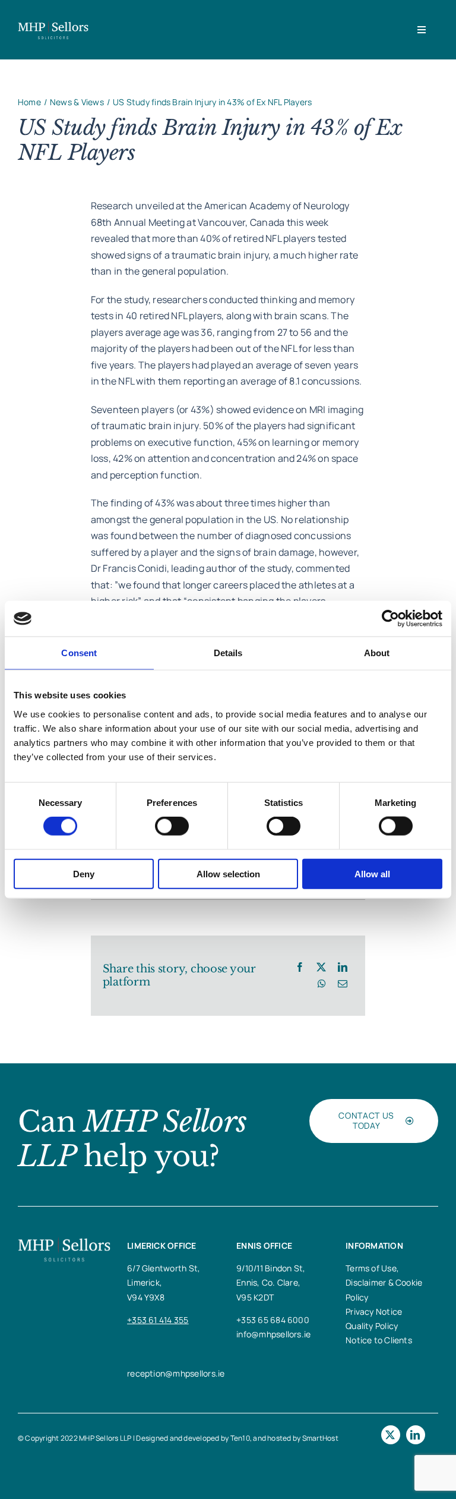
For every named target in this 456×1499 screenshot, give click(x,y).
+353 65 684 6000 (272, 1319)
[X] (321, 967)
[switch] (172, 826)
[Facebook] (300, 967)
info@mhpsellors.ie (273, 1334)
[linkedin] (415, 1434)
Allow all (372, 873)
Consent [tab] (79, 653)
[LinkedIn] (342, 967)
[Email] (342, 984)
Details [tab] (228, 653)
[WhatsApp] (322, 984)
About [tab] (377, 653)
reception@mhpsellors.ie (176, 1373)
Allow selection (228, 873)
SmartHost (320, 1438)
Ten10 (240, 1438)
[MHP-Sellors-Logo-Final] (53, 25)
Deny (83, 873)
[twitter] (390, 1434)
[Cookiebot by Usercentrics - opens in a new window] (390, 619)
